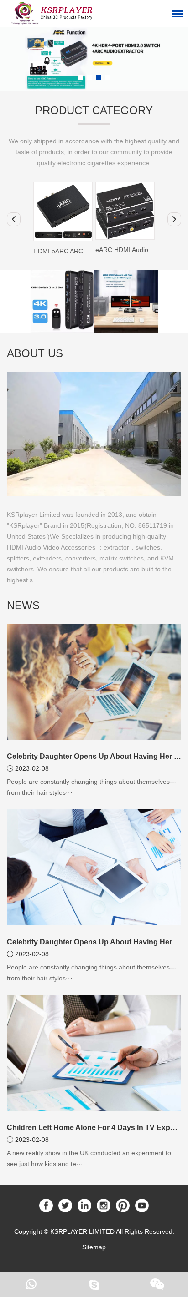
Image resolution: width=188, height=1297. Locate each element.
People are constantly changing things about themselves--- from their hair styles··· (92, 787)
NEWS (23, 605)
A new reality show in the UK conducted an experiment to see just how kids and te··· (89, 1158)
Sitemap (94, 1247)
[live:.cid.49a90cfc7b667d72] (94, 1284)
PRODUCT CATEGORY (94, 110)
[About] (94, 434)
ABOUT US (35, 353)
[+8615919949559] (31, 1284)
